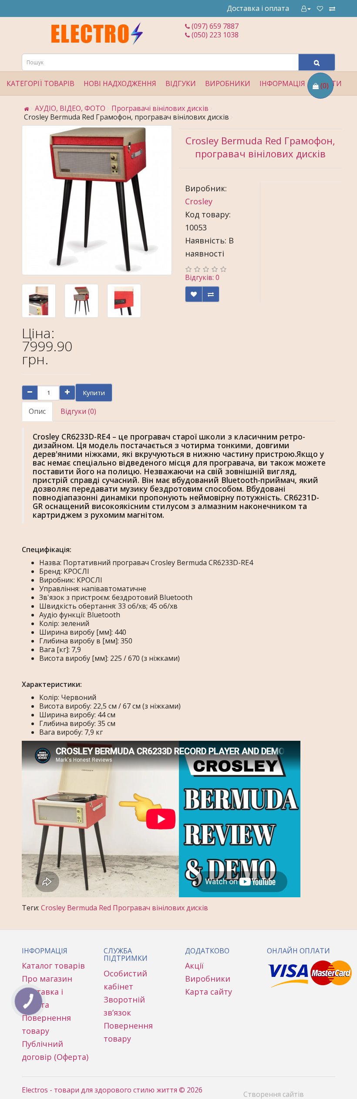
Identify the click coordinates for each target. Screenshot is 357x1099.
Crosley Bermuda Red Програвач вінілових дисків (124, 908)
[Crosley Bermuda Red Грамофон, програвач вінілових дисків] (97, 200)
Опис (37, 411)
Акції (194, 965)
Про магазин (47, 978)
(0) (324, 85)
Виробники (207, 978)
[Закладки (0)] (320, 8)
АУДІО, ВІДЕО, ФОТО (70, 108)
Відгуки (180, 83)
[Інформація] (306, 8)
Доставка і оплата (258, 8)
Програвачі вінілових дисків (160, 108)
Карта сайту (208, 991)
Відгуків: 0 (202, 277)
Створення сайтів (273, 1094)
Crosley (198, 201)
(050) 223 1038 (214, 35)
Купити (94, 392)
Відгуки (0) (78, 411)
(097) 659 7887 (214, 26)
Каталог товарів (53, 965)
